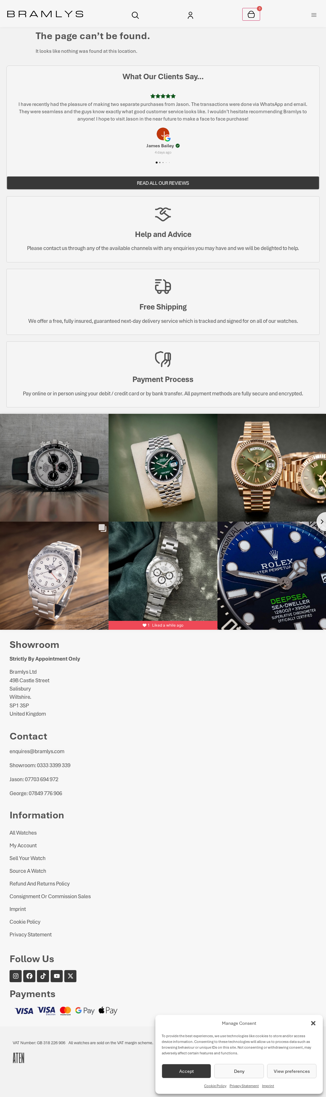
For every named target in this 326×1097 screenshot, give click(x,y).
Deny (239, 1071)
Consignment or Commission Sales (50, 888)
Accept (186, 1071)
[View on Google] (163, 126)
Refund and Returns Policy (40, 876)
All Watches (23, 825)
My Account (23, 838)
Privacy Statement (244, 1085)
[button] (313, 1023)
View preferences (292, 1071)
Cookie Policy (215, 1085)
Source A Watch (28, 863)
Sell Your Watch (28, 850)
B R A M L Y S (45, 13)
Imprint (268, 1085)
